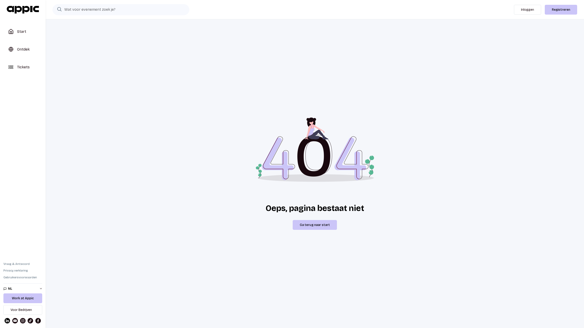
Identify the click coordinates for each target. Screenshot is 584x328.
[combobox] (120, 9)
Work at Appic (23, 298)
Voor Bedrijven (21, 310)
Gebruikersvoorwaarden (20, 277)
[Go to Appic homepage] (23, 10)
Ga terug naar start (315, 225)
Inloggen (527, 10)
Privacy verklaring (15, 270)
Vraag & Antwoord (16, 264)
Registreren (561, 10)
